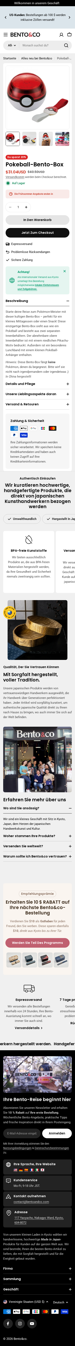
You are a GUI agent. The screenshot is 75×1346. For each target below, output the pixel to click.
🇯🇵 (42, 1170)
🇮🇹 (37, 1170)
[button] (5, 17)
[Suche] (66, 45)
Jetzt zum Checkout (37, 233)
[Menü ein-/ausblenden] (5, 34)
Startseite (9, 58)
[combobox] (37, 45)
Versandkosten (15, 177)
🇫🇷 (32, 1170)
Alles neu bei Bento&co (36, 58)
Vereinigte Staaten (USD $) (26, 1302)
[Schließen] (64, 271)
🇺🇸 (15, 1170)
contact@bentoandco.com (31, 1202)
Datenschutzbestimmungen (52, 1148)
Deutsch (58, 1302)
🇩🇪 (21, 1170)
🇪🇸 (26, 1170)
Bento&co (20, 1339)
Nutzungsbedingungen (17, 1148)
